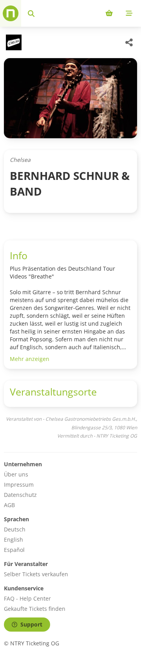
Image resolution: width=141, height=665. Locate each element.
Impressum (19, 484)
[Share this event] (129, 42)
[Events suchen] (31, 13)
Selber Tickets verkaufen (36, 574)
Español (14, 549)
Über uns (16, 474)
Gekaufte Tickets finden (34, 608)
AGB (9, 505)
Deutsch (14, 529)
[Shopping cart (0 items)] (109, 13)
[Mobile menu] (129, 13)
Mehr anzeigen (29, 359)
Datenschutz (20, 494)
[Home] (10, 13)
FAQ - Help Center (27, 598)
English (13, 539)
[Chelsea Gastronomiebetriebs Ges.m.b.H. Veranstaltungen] (13, 42)
